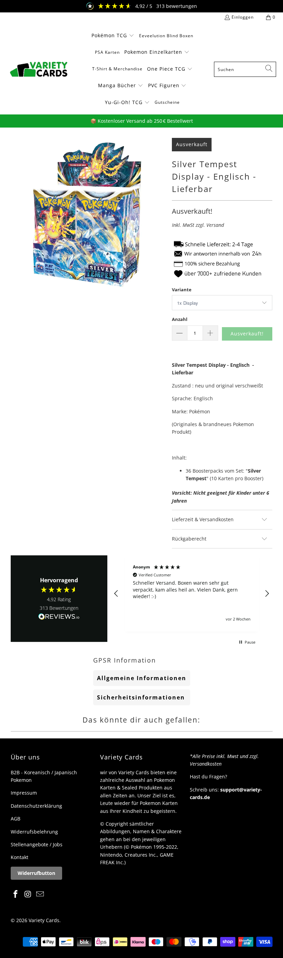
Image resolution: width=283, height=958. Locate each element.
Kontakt (19, 857)
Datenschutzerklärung (36, 806)
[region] (191, 593)
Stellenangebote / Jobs (36, 844)
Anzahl (179, 319)
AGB (15, 818)
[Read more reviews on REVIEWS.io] (59, 617)
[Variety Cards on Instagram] (28, 894)
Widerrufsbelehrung (34, 831)
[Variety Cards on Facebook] (16, 894)
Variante (182, 289)
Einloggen (243, 17)
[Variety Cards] (39, 69)
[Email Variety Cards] (40, 894)
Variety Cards (44, 920)
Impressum (24, 792)
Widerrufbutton (36, 873)
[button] (112, 36)
